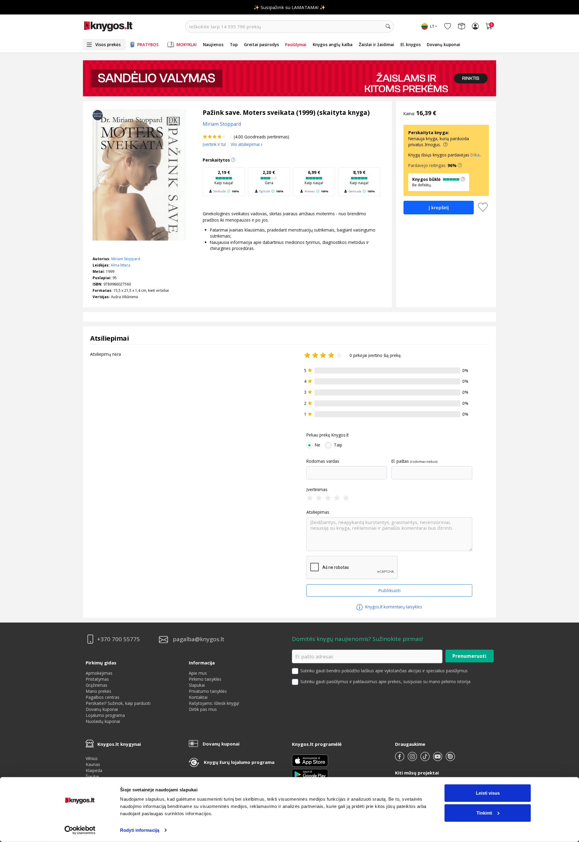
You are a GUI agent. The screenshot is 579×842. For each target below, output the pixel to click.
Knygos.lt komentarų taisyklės (393, 607)
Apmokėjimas (99, 673)
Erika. (475, 155)
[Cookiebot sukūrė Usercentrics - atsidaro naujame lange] (80, 830)
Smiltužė (220, 191)
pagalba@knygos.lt (198, 639)
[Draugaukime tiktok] (425, 759)
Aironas (310, 191)
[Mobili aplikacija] (310, 774)
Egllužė (264, 191)
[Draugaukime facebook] (400, 759)
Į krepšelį (439, 207)
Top (234, 44)
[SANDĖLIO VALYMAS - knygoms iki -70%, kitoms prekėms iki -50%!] (289, 78)
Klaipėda (94, 770)
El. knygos (410, 44)
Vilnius (92, 758)
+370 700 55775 (118, 639)
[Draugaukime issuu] (450, 759)
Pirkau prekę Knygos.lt (327, 435)
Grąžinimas (96, 685)
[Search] (388, 26)
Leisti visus (488, 793)
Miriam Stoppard (125, 258)
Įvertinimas (316, 489)
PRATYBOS (148, 44)
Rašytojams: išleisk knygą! (214, 703)
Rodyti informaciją (139, 830)
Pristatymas (97, 679)
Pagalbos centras (102, 697)
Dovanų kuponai (443, 44)
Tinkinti (484, 812)
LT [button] (432, 26)
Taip (338, 445)
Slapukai (197, 685)
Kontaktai (198, 697)
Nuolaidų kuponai (103, 721)
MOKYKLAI (186, 44)
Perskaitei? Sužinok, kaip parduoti (118, 703)
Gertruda (355, 191)
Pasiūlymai (295, 44)
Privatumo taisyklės (208, 691)
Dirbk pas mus (203, 709)
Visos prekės (108, 44)
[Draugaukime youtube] (438, 759)
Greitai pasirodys (261, 44)
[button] (460, 165)
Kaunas (93, 764)
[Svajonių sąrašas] (447, 26)
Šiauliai (92, 776)
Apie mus (198, 673)
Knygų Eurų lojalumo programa (239, 762)
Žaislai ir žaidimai (376, 44)
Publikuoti (389, 590)
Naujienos (213, 44)
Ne (317, 445)
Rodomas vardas (322, 461)
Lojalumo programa (105, 715)
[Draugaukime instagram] (413, 759)
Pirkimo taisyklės (205, 679)
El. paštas (400, 461)
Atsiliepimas (317, 512)
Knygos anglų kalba (333, 44)
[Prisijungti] (475, 26)
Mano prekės (98, 691)
